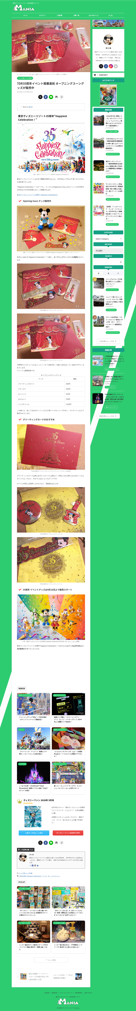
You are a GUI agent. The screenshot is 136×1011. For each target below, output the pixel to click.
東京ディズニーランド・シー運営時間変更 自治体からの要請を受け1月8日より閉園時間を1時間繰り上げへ (114, 166)
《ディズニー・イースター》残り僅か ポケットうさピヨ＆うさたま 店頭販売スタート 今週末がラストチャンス (33, 913)
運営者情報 (78, 993)
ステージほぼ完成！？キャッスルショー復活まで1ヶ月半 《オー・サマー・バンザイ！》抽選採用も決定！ (114, 322)
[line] (51, 97)
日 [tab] (98, 273)
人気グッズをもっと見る (34, 833)
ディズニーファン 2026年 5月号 (68, 833)
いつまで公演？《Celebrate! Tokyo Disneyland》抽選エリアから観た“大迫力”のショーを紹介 (33, 788)
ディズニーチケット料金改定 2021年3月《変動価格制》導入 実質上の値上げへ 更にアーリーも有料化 (114, 189)
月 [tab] (118, 273)
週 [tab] (108, 273)
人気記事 (59, 15)
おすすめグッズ (93, 15)
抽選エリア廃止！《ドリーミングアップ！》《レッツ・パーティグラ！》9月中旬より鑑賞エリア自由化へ (68, 719)
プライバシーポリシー (66, 993)
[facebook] (46, 97)
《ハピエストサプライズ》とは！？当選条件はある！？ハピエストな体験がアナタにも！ (68, 754)
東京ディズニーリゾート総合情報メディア (68, 997)
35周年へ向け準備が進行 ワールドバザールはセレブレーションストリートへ (114, 379)
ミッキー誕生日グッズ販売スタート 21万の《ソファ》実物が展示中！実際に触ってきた (33, 947)
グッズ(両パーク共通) (26, 873)
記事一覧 (76, 15)
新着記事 (54, 993)
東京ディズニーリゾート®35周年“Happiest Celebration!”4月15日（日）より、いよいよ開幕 (52, 641)
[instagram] (35, 866)
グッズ (45, 876)
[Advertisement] (33, 667)
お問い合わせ (88, 993)
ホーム (25, 15)
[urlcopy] (62, 97)
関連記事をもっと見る (106, 416)
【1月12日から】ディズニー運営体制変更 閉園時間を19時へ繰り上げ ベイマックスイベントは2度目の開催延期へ (114, 143)
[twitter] (40, 97)
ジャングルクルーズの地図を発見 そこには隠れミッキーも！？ (114, 281)
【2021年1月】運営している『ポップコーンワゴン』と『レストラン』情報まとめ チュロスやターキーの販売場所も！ (114, 121)
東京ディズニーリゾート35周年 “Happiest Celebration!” (37, 195)
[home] (38, 866)
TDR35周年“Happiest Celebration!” (30, 876)
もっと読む (52, 960)
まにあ (110, 15)
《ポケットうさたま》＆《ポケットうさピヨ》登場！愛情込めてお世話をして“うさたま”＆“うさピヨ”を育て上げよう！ (68, 913)
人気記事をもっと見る (106, 341)
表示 (30, 107)
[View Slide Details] (108, 104)
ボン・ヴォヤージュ (54, 876)
